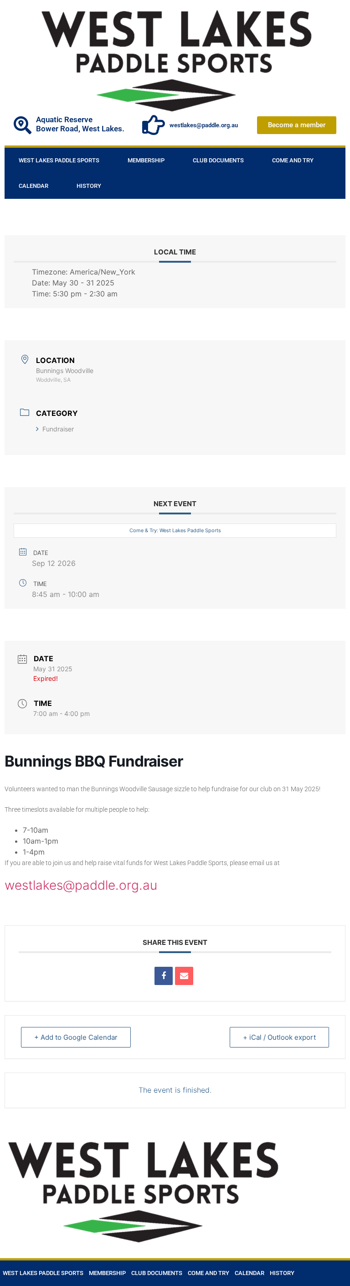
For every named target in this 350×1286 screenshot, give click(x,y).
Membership (146, 160)
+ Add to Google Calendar (76, 1037)
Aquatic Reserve (64, 119)
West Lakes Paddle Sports (59, 160)
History (89, 185)
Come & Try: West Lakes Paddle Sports (175, 530)
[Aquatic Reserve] (22, 125)
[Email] (184, 976)
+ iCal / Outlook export (279, 1037)
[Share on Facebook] (163, 976)
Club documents (218, 160)
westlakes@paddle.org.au (204, 125)
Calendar (33, 185)
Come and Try (293, 160)
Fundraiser (58, 429)
